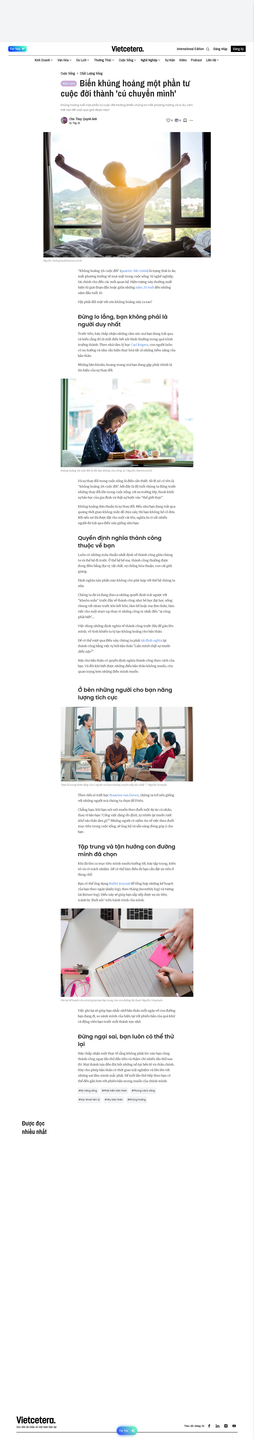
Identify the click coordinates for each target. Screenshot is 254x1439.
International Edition (190, 48)
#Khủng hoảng (137, 1099)
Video (183, 60)
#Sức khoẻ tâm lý (89, 1099)
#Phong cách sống (143, 1091)
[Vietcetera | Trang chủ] (128, 49)
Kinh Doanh (42, 60)
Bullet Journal (119, 883)
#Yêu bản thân (114, 1099)
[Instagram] (225, 1425)
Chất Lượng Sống (91, 73)
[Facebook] (209, 1425)
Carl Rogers (139, 345)
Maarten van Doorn (124, 795)
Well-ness (69, 83)
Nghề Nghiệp (149, 60)
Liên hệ (211, 60)
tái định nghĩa (151, 640)
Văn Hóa (63, 60)
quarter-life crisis (134, 271)
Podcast (196, 60)
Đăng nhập (220, 48)
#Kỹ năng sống (88, 1091)
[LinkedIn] (217, 1425)
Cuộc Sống (126, 60)
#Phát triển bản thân (114, 1091)
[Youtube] (234, 1425)
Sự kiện (170, 60)
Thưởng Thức (102, 60)
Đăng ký (238, 48)
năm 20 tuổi (145, 287)
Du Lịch (81, 60)
